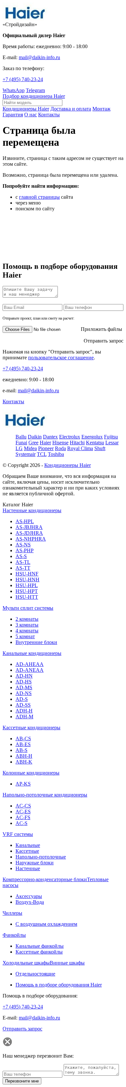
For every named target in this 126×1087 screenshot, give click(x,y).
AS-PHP (25, 550)
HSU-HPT (27, 591)
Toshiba (56, 454)
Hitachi (77, 442)
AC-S (21, 823)
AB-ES (23, 744)
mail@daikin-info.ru (39, 57)
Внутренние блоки (36, 642)
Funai (21, 442)
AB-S (21, 750)
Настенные (28, 868)
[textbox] (32, 102)
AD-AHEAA (30, 664)
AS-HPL (25, 521)
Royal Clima (80, 448)
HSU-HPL (27, 585)
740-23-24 (23, 79)
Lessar (112, 442)
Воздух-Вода (30, 902)
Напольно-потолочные (41, 857)
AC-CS (23, 805)
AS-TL (23, 562)
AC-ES (23, 811)
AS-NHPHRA (31, 539)
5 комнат (25, 636)
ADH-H (24, 710)
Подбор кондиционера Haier (34, 96)
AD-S (22, 699)
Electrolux (69, 436)
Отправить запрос (103, 340)
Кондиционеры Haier (67, 465)
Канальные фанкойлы (40, 946)
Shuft (99, 448)
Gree (33, 442)
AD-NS (24, 693)
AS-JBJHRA (29, 527)
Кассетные (27, 851)
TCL (42, 454)
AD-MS (24, 687)
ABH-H (24, 756)
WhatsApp (14, 90)
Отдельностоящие (35, 973)
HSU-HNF (27, 573)
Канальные (28, 845)
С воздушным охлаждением (46, 924)
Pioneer (46, 448)
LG (19, 448)
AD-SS (23, 705)
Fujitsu (111, 436)
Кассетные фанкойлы (39, 952)
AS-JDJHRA (29, 533)
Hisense (60, 442)
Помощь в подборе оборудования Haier (59, 984)
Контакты (13, 401)
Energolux (92, 436)
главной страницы (39, 197)
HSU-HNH (27, 579)
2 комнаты (27, 619)
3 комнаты (27, 625)
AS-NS (23, 544)
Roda (60, 448)
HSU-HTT (27, 597)
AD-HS (24, 681)
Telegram (35, 90)
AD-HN (24, 676)
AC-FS (23, 817)
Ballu (21, 436)
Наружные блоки (35, 862)
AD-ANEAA (30, 670)
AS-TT (23, 568)
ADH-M (24, 716)
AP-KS (23, 783)
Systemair (26, 454)
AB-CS (23, 738)
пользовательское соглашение (61, 357)
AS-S (21, 556)
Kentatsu (95, 442)
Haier (45, 442)
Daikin (35, 436)
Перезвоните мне (22, 1081)
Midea (30, 448)
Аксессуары (29, 896)
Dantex (50, 436)
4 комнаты (27, 630)
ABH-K (24, 762)
